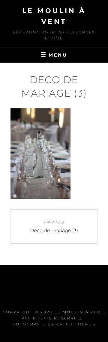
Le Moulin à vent (79, 312)
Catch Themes (76, 324)
